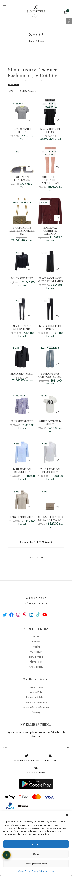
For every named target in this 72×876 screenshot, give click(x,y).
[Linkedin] (31, 614)
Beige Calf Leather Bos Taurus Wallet (50, 518)
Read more (13, 84)
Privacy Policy (38, 871)
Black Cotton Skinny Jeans (21, 328)
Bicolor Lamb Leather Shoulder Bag (21, 230)
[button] (67, 815)
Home (31, 41)
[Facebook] (11, 614)
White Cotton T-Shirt (50, 423)
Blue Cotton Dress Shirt (22, 471)
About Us (49, 871)
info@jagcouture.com (36, 603)
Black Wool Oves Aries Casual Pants (50, 280)
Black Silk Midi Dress (50, 131)
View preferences (36, 863)
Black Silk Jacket (22, 373)
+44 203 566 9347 (36, 598)
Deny (36, 854)
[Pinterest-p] (25, 614)
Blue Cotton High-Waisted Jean (50, 375)
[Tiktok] (38, 614)
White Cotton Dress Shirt (50, 471)
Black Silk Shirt (22, 278)
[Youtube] (44, 614)
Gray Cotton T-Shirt (22, 131)
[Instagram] (18, 614)
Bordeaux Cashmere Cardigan (50, 230)
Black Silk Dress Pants (50, 328)
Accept (36, 844)
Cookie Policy (24, 871)
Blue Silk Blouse (22, 421)
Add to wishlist (29, 120)
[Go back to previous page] (6, 855)
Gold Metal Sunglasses (22, 179)
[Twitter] (5, 614)
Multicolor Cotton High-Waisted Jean (50, 180)
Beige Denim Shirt (22, 516)
